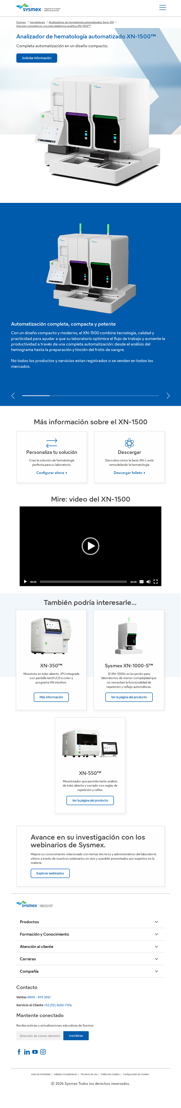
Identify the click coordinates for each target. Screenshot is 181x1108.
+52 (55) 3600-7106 (58, 1005)
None (142, 574)
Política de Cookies (110, 1074)
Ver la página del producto (129, 697)
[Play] (25, 581)
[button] (90, 546)
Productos (29, 921)
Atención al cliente (36, 946)
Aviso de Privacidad (40, 1074)
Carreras (28, 958)
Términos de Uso (89, 1074)
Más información (51, 697)
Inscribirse (76, 1036)
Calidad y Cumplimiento (65, 1074)
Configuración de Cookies (136, 1074)
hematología (37, 22)
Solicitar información (36, 58)
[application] (90, 546)
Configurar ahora (50, 472)
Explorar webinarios (50, 873)
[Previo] (13, 394)
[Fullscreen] (155, 581)
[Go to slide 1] (36, 395)
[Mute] (148, 581)
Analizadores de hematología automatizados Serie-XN (81, 22)
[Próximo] (168, 394)
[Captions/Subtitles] (141, 581)
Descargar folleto (128, 472)
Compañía (29, 971)
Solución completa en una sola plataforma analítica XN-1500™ (53, 26)
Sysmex (21, 22)
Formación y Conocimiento (44, 934)
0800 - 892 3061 (39, 997)
